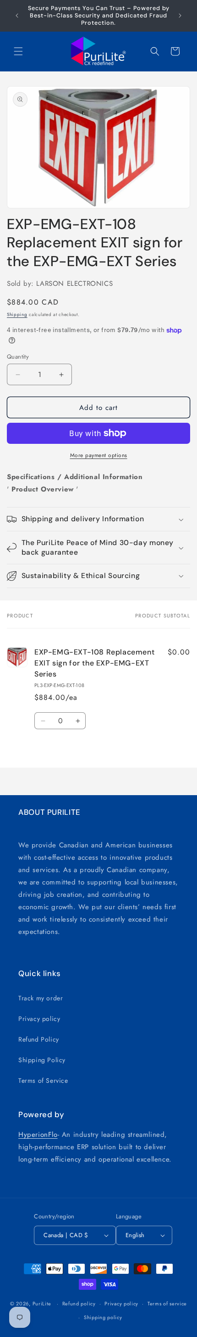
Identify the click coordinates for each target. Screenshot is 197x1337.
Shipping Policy (42, 1059)
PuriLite (42, 1303)
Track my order (40, 998)
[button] (18, 51)
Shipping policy (103, 1317)
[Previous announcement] (17, 15)
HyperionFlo (38, 1135)
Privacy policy (39, 1018)
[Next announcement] (180, 15)
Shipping (17, 314)
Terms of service (167, 1303)
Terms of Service (43, 1080)
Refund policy (79, 1303)
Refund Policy (38, 1039)
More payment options (98, 455)
